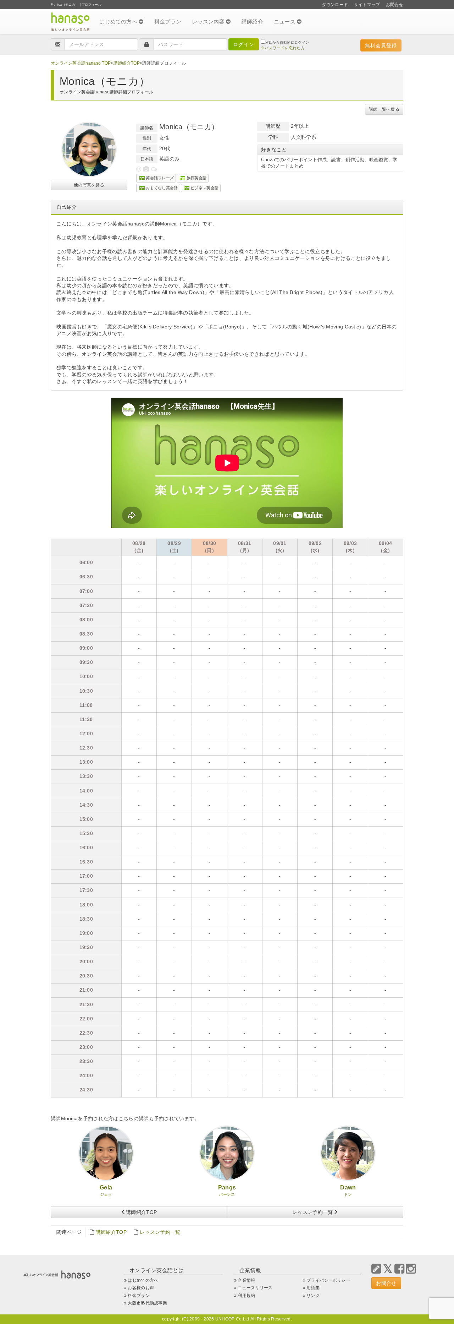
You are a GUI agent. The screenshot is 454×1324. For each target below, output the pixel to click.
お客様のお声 (141, 1287)
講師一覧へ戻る (384, 109)
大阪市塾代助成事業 (147, 1303)
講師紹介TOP (127, 63)
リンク (313, 1295)
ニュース (285, 21)
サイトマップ (367, 4)
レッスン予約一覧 (312, 1212)
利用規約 (246, 1295)
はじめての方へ (119, 21)
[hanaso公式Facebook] (399, 1268)
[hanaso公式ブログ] (376, 1268)
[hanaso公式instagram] (411, 1268)
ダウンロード (335, 4)
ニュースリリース (255, 1287)
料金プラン (168, 21)
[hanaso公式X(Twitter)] (388, 1268)
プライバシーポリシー (328, 1280)
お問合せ (394, 4)
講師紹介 (252, 21)
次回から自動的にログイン (287, 42)
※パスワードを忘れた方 (283, 48)
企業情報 (246, 1280)
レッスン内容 (209, 21)
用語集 (313, 1287)
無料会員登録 (381, 45)
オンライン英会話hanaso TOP (81, 63)
